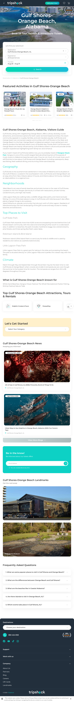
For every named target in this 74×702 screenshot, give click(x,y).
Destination (7, 78)
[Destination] (65, 51)
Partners (6, 672)
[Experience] (65, 57)
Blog (4, 675)
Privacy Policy (33, 698)
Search (38, 69)
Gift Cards (6, 682)
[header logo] (14, 3)
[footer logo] (37, 692)
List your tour (52, 3)
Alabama (16, 78)
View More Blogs (35, 440)
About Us (6, 668)
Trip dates (10, 62)
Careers (6, 678)
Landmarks (7, 685)
